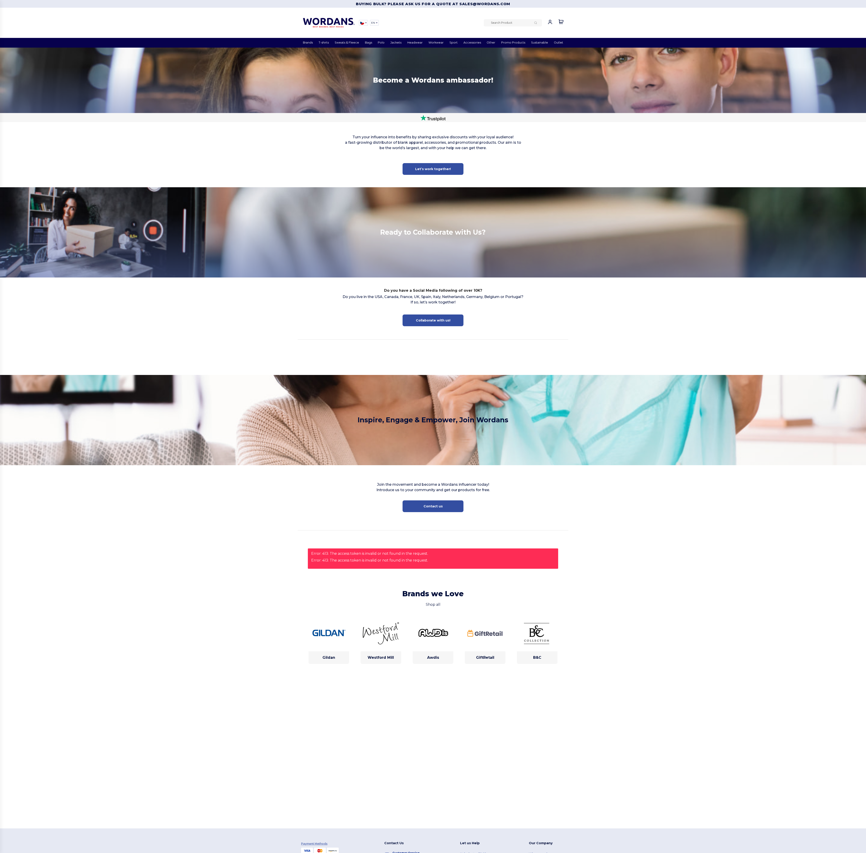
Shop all (433, 604)
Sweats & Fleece (347, 42)
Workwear (436, 42)
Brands (308, 42)
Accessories (472, 42)
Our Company (541, 843)
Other (491, 42)
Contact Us (394, 843)
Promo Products (513, 42)
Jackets (395, 42)
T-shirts (324, 42)
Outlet (558, 42)
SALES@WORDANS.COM (484, 4)
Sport (453, 42)
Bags (368, 42)
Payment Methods (314, 843)
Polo (381, 42)
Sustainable (539, 42)
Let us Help (470, 843)
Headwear (415, 42)
